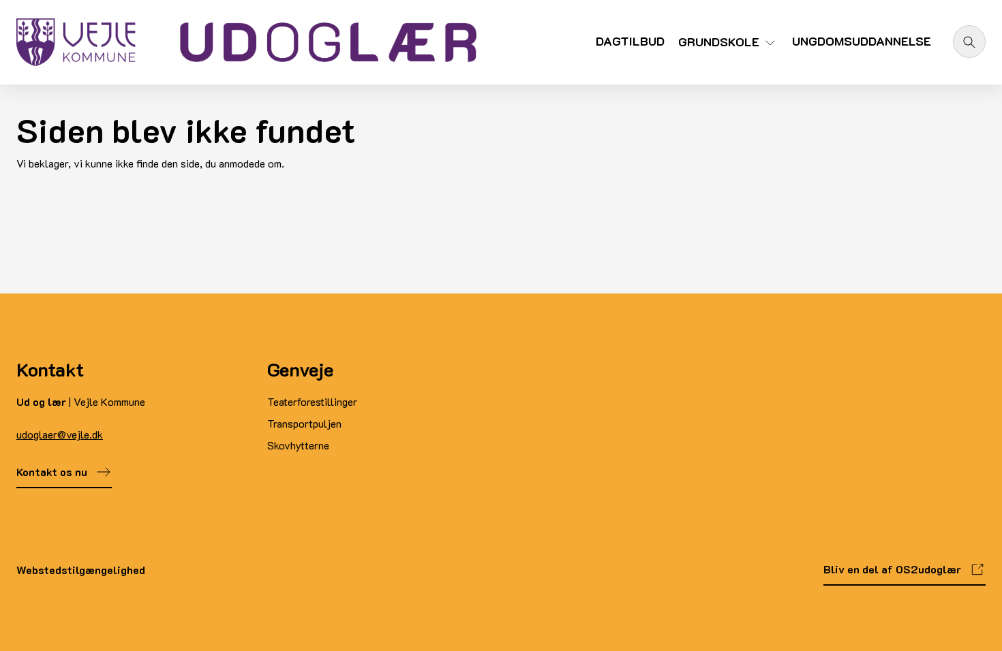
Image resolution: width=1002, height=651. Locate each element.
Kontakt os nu (51, 471)
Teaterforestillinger (312, 401)
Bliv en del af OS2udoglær (892, 569)
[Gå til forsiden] (246, 42)
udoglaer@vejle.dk (59, 434)
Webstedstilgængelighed (80, 569)
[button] (728, 47)
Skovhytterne (298, 445)
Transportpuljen (304, 423)
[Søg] (969, 41)
